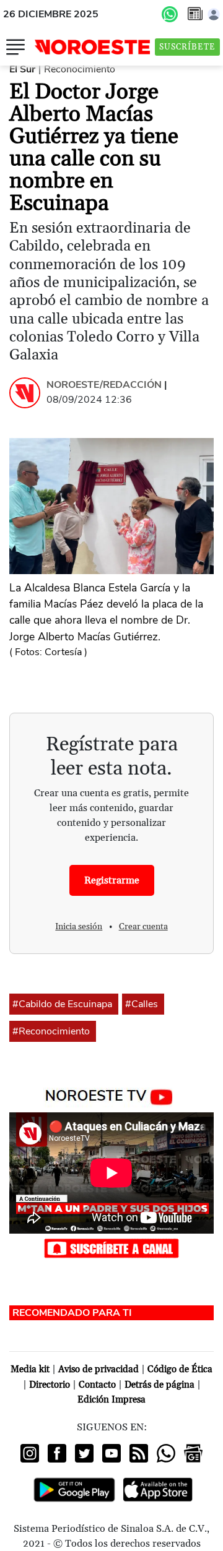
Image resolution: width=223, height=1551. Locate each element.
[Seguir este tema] (113, 1004)
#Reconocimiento (51, 1031)
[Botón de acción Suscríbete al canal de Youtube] (111, 1247)
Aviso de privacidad (98, 1369)
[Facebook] (57, 1453)
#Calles (141, 1004)
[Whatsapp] (166, 1453)
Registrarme (111, 880)
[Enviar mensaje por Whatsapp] (170, 14)
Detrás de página (160, 1385)
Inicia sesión (78, 926)
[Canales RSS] (138, 1453)
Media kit (30, 1369)
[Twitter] (84, 1453)
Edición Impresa (111, 1400)
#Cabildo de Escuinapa (62, 1004)
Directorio (49, 1385)
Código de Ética (179, 1369)
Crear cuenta (143, 926)
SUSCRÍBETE (187, 47)
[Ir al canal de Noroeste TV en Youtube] (111, 1094)
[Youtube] (111, 1453)
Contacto (97, 1385)
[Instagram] (29, 1453)
